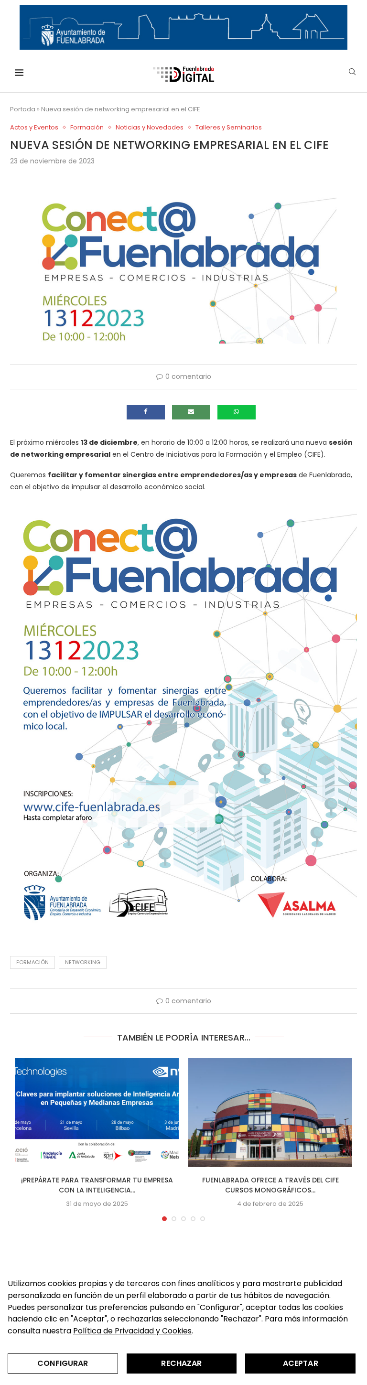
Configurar (62, 1363)
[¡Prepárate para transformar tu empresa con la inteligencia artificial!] (97, 1113)
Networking (82, 962)
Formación (32, 962)
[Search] (352, 73)
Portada (22, 109)
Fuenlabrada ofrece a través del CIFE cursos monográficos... (270, 1185)
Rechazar (181, 1363)
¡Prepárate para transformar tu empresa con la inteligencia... (97, 1185)
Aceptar (300, 1363)
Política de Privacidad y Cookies (132, 1330)
